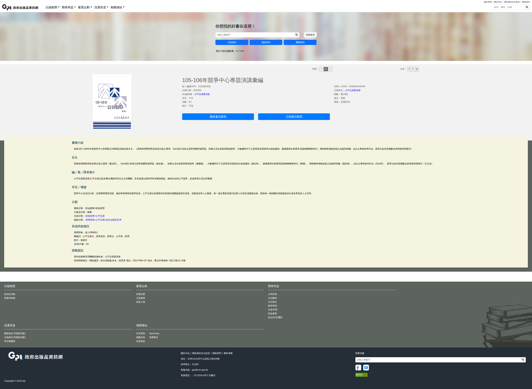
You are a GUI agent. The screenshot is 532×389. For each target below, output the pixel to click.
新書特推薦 (9, 298)
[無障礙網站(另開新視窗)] (361, 375)
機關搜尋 (300, 42)
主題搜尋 (231, 42)
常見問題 (140, 333)
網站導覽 (488, 2)
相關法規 (140, 337)
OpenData (154, 333)
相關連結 (116, 7)
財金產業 (272, 313)
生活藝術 (272, 298)
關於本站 (498, 2)
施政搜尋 (266, 42)
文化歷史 (272, 302)
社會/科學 (272, 309)
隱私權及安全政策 (512, 2)
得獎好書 (140, 294)
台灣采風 (272, 294)
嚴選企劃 (84, 7)
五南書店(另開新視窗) (14, 337)
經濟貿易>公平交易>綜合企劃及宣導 (103, 220)
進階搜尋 (310, 35)
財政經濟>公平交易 (95, 216)
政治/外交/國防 (275, 317)
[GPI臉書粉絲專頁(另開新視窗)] (359, 367)
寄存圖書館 (9, 341)
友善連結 (140, 341)
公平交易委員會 (202, 94)
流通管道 (100, 7)
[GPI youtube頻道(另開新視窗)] (366, 367)
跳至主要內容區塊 (8, 1)
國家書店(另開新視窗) (14, 333)
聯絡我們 (526, 2)
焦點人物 (140, 302)
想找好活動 (9, 294)
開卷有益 (67, 7)
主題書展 (140, 298)
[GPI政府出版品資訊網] (20, 7)
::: (42, 7)
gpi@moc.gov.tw (200, 370)
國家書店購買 (218, 116)
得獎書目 (153, 337)
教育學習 (272, 306)
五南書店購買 (294, 116)
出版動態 (51, 7)
